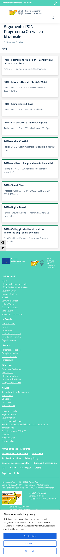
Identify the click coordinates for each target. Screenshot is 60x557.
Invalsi (5, 297)
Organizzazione (9, 340)
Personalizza (30, 543)
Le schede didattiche (11, 379)
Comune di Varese (10, 300)
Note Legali (25, 467)
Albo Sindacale (8, 405)
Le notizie (6, 398)
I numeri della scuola (11, 333)
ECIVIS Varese (8, 304)
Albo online (37, 453)
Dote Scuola (7, 310)
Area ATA (6, 434)
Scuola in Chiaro (9, 290)
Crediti (38, 467)
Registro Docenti (9, 414)
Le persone (7, 330)
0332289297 (16, 484)
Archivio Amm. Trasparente (15, 453)
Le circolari (6, 402)
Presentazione (8, 323)
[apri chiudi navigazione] (4, 12)
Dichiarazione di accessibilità (15, 463)
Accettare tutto (30, 536)
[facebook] (14, 473)
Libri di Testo (7, 372)
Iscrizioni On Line (9, 294)
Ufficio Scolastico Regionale (14, 284)
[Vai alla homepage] (16, 12)
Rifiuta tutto (30, 551)
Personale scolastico (11, 349)
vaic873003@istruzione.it (39, 484)
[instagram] (18, 473)
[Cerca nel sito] (53, 18)
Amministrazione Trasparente (15, 392)
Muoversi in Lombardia (12, 314)
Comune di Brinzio (10, 307)
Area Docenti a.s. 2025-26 (14, 431)
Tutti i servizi (7, 359)
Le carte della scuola (11, 337)
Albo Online (7, 395)
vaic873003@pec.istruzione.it (42, 487)
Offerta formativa (10, 376)
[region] (30, 533)
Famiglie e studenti (10, 353)
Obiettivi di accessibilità (45, 463)
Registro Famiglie (9, 411)
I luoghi (5, 327)
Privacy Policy (8, 441)
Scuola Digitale (8, 417)
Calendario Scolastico (11, 369)
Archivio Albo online (11, 458)
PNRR (13, 467)
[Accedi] (55, 3)
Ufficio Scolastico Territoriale (14, 287)
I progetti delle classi (11, 382)
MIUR (4, 280)
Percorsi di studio (9, 356)
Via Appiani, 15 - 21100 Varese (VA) (23, 481)
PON (4, 467)
